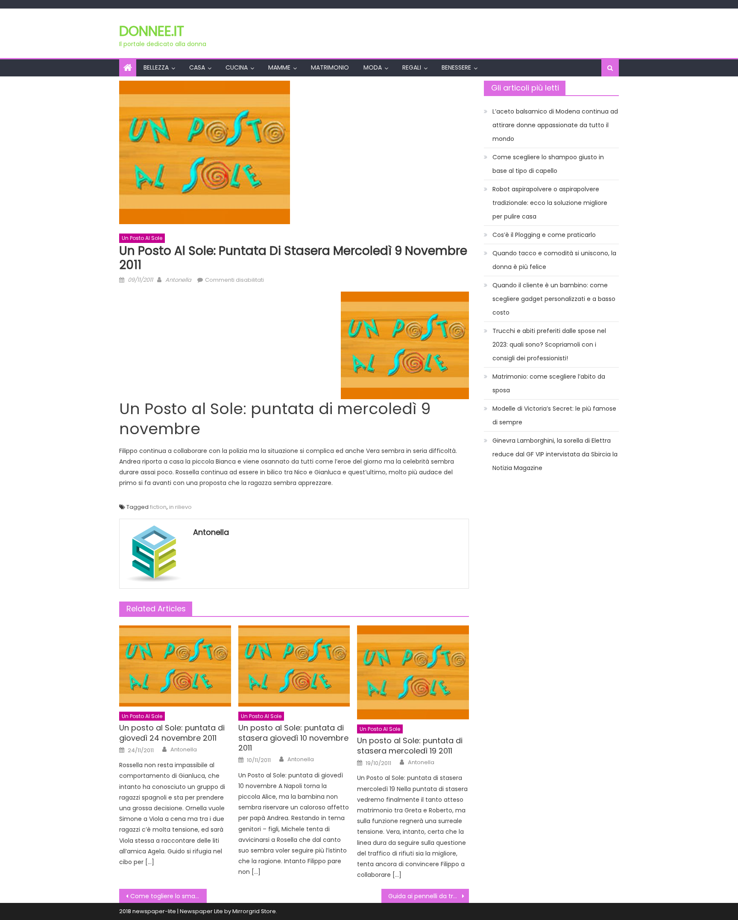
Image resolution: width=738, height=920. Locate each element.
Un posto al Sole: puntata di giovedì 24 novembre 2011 (172, 733)
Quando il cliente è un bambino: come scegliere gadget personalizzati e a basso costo (553, 299)
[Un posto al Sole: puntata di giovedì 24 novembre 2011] (175, 666)
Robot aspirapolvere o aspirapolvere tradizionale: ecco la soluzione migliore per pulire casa (549, 203)
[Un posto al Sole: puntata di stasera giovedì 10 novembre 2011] (294, 666)
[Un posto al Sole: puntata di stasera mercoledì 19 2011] (413, 672)
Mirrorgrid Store (254, 911)
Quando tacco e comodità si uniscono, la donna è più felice (554, 260)
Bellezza (156, 67)
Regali (411, 67)
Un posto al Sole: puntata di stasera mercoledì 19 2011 (410, 746)
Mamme (279, 67)
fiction (158, 507)
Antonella (178, 280)
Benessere (456, 67)
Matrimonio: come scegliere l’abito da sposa (548, 383)
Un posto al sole (142, 238)
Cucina (237, 67)
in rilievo (180, 507)
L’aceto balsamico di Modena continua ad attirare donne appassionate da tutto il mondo (555, 125)
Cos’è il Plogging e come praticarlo (544, 235)
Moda (372, 67)
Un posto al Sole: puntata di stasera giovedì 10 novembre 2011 (293, 738)
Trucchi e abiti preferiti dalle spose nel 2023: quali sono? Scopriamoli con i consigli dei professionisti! (549, 344)
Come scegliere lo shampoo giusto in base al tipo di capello (548, 164)
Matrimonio (330, 67)
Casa (197, 67)
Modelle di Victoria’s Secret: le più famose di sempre (554, 415)
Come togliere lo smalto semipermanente (168, 896)
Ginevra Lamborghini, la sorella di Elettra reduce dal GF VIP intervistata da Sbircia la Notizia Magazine (555, 454)
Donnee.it (151, 31)
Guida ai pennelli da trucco (428, 896)
